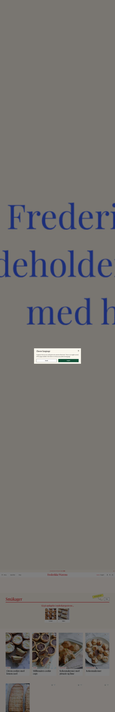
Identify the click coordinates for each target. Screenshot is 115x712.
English (68, 360)
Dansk (46, 360)
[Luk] (78, 351)
